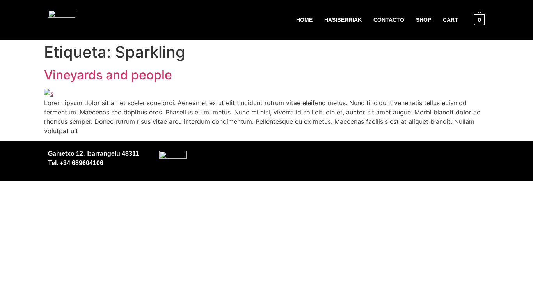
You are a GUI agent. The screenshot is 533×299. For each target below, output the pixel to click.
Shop (423, 20)
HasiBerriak (343, 20)
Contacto (388, 20)
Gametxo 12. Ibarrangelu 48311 (93, 153)
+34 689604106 (80, 163)
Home (304, 20)
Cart (450, 20)
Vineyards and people (108, 75)
